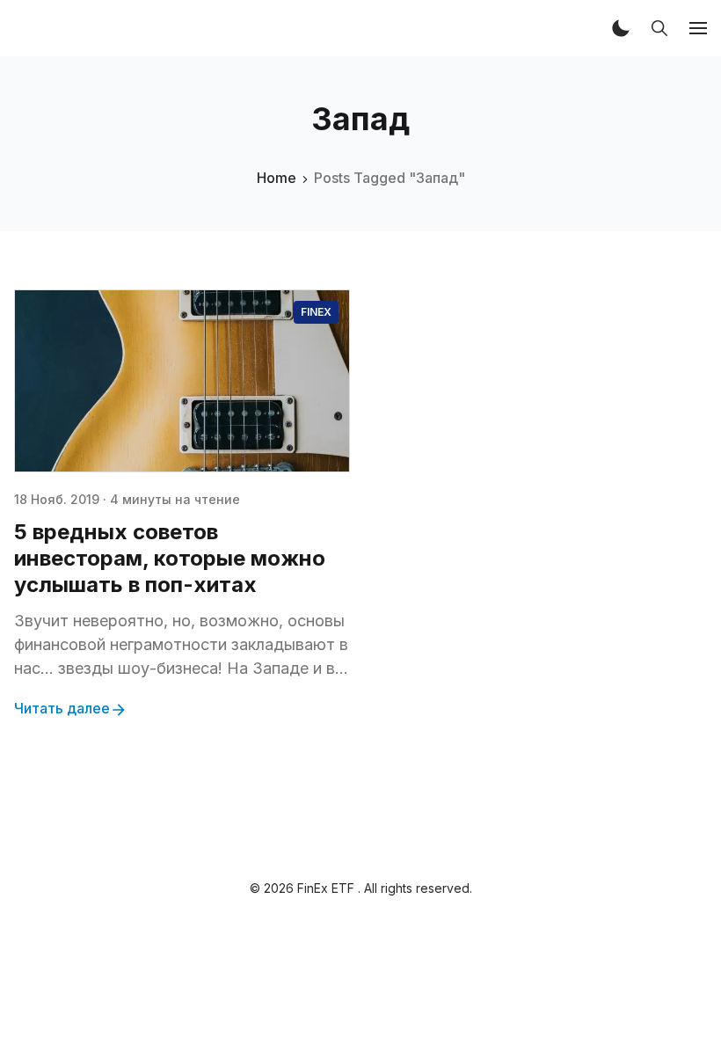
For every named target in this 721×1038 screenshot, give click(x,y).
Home (276, 177)
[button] (621, 28)
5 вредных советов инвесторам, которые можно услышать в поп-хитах (169, 558)
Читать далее (62, 708)
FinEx (316, 311)
